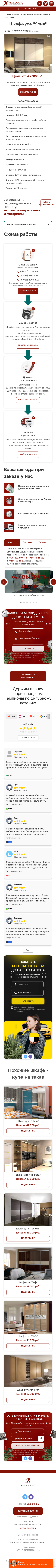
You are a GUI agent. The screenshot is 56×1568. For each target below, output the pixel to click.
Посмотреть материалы (28, 676)
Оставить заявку (28, 291)
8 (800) (28, 1504)
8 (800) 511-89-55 (29, 271)
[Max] (30, 1057)
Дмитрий (18, 918)
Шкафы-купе (23, 15)
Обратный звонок (28, 1511)
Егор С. (17, 851)
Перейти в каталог (28, 454)
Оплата (42, 542)
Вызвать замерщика (28, 345)
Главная (9, 15)
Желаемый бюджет (30, 638)
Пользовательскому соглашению (22, 657)
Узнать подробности (46, 203)
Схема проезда (28, 1528)
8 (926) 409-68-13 (29, 280)
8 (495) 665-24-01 (29, 276)
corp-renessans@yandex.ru (28, 1517)
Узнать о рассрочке (28, 400)
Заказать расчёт (28, 92)
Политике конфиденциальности (29, 655)
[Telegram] (25, 1057)
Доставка (27, 542)
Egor (16, 818)
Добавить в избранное (28, 1535)
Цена (9, 542)
